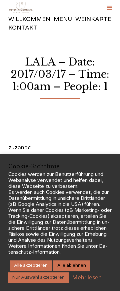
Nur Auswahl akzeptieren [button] (38, 277)
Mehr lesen (87, 277)
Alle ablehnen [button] (71, 265)
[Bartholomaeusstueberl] (21, 7)
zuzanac (19, 147)
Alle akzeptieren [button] (31, 265)
